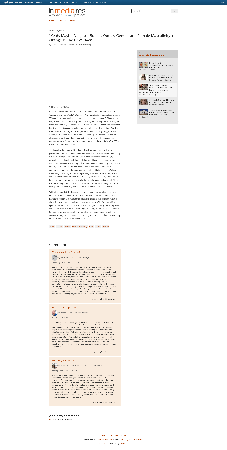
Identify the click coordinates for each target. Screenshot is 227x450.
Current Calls (61, 20)
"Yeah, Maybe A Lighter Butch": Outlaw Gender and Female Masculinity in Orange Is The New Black (155, 88)
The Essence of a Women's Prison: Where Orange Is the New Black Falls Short (161, 112)
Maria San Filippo (67, 257)
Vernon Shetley (66, 313)
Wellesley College (81, 313)
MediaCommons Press (80, 2)
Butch (97, 226)
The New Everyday (99, 2)
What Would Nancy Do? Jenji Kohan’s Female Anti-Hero (161, 76)
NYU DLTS (123, 443)
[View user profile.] (55, 258)
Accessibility (102, 443)
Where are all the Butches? (66, 252)
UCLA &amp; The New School (93, 365)
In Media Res (53, 2)
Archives (72, 20)
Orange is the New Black (151, 55)
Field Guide (29, 2)
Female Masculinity (79, 226)
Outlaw (59, 226)
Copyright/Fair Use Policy (132, 439)
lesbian (67, 226)
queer (52, 226)
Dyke (91, 226)
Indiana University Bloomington (81, 44)
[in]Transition (65, 2)
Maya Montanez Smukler (70, 365)
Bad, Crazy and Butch (63, 360)
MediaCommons (105, 439)
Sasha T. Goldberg (59, 44)
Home (51, 20)
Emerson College (82, 257)
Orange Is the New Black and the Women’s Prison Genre (161, 101)
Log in (220, 2)
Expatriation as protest (64, 307)
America (105, 226)
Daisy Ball (145, 117)
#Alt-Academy (41, 2)
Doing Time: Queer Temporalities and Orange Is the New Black (161, 65)
